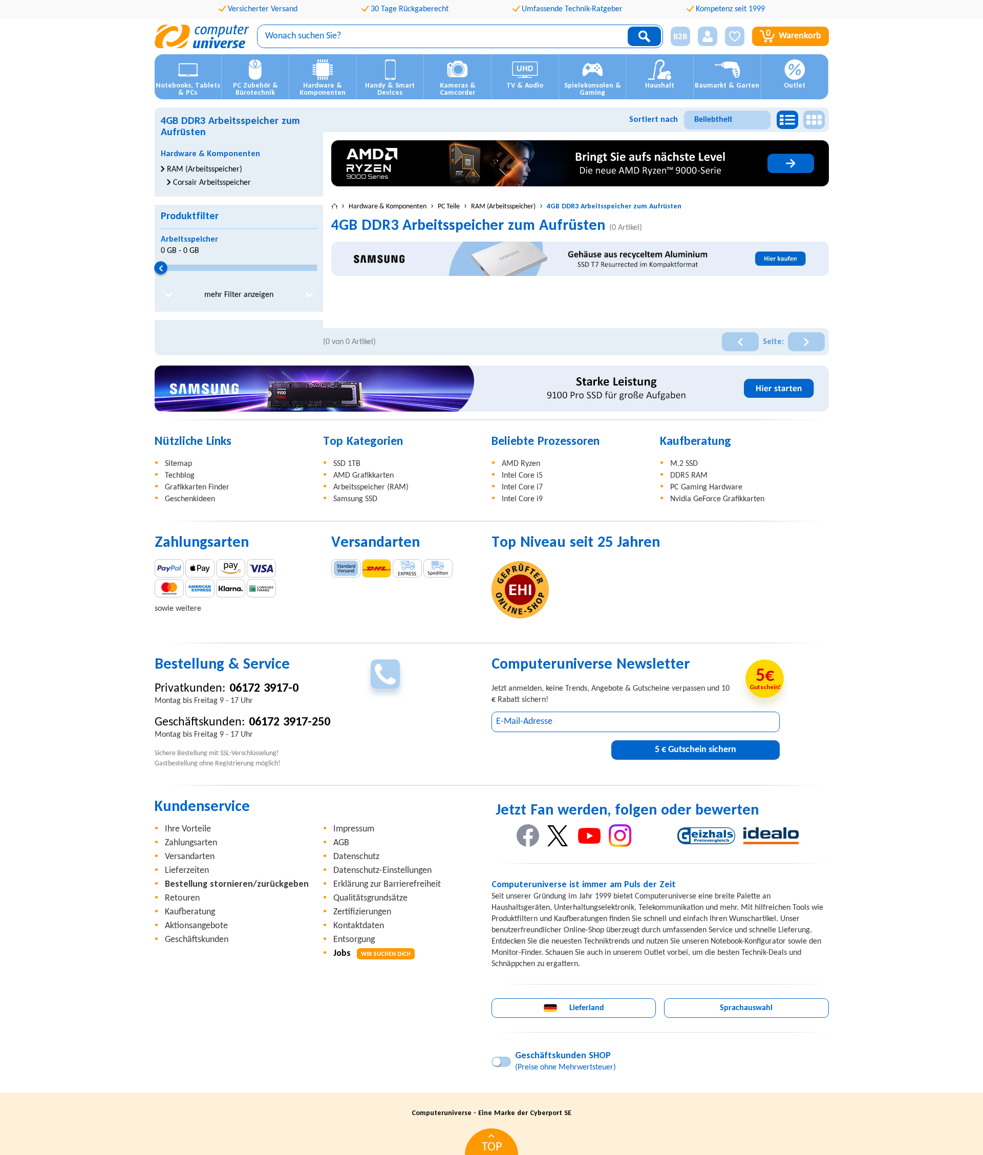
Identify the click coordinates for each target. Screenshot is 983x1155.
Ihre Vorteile (188, 829)
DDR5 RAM (689, 476)
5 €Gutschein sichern (695, 750)
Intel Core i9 (522, 499)
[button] (676, 37)
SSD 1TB (346, 464)
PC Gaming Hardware (706, 487)
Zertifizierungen (362, 912)
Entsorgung (354, 940)
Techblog (180, 476)
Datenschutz (356, 857)
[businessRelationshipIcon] (680, 36)
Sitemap (178, 464)
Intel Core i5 (522, 476)
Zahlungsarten (191, 843)
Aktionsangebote (196, 926)
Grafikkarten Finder (197, 487)
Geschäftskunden (196, 940)
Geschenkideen (190, 499)
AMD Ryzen (521, 464)
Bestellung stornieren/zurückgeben (237, 884)
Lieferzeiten (187, 870)
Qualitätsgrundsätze (370, 898)
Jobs (372, 953)
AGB (341, 843)
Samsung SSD (355, 499)
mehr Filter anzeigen (238, 295)
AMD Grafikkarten (363, 476)
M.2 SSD (684, 464)
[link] (580, 163)
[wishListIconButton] (734, 36)
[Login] (707, 36)
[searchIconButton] (644, 36)
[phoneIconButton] (385, 674)
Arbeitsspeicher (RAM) (371, 487)
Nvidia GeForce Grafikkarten (717, 499)
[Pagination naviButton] (740, 341)
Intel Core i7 (522, 487)
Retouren (182, 898)
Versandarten (190, 857)
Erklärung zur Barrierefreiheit (387, 884)
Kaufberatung (190, 912)
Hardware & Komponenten (210, 154)
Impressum (353, 829)
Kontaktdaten (358, 926)
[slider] (160, 268)
